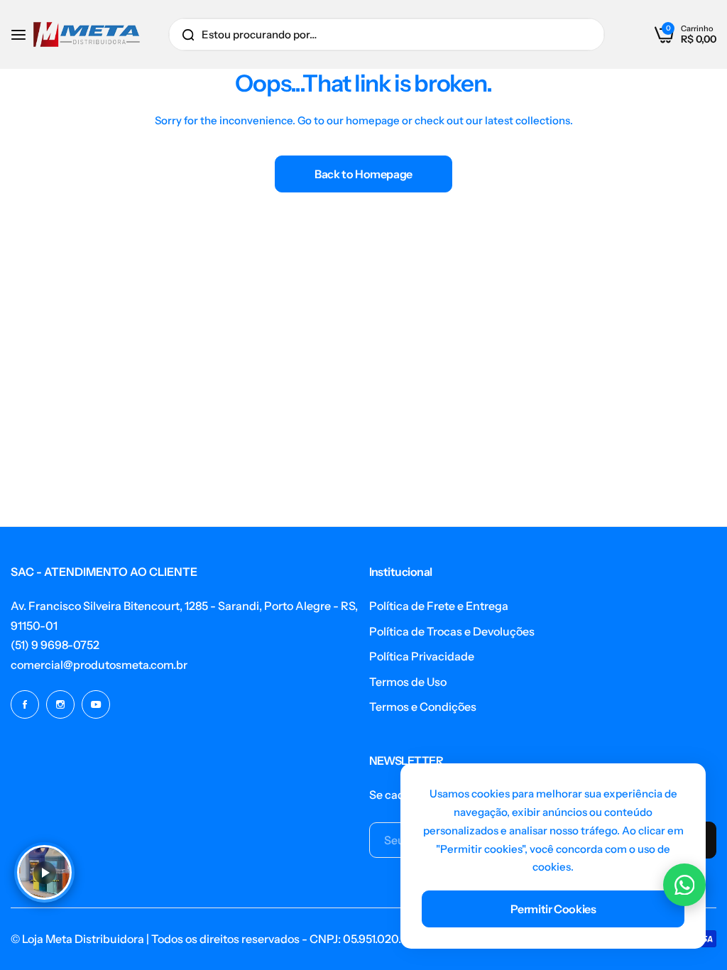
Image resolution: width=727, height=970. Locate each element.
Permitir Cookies (553, 909)
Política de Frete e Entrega (438, 606)
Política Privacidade (421, 656)
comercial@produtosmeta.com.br (99, 665)
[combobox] (386, 34)
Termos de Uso (408, 682)
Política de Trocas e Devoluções (452, 631)
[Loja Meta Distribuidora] (86, 34)
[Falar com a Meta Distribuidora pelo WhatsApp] (684, 884)
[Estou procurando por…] (188, 34)
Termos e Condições (422, 706)
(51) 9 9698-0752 (55, 645)
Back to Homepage (363, 174)
